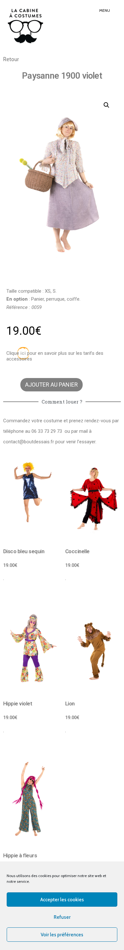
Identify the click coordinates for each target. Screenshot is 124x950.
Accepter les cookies (62, 900)
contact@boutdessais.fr (28, 442)
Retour (11, 59)
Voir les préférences (62, 935)
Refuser (62, 917)
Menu (104, 10)
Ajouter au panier (51, 384)
